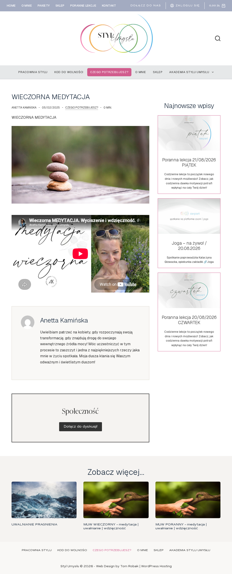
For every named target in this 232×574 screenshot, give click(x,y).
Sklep (60, 5)
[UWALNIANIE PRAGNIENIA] (44, 500)
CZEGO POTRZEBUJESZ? (81, 107)
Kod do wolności (68, 72)
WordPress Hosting (156, 566)
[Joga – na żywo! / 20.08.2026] (189, 233)
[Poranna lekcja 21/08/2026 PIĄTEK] (189, 155)
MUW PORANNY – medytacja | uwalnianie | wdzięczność (181, 526)
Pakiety (44, 5)
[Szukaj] (217, 38)
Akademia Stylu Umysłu (189, 72)
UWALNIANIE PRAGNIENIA (34, 524)
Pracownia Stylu (33, 72)
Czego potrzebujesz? (109, 72)
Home (11, 5)
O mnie (27, 5)
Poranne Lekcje (83, 5)
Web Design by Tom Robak (117, 566)
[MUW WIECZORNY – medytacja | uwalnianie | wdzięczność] (115, 500)
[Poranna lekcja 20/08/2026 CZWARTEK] (189, 312)
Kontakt (109, 5)
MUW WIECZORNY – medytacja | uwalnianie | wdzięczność (111, 526)
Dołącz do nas (145, 5)
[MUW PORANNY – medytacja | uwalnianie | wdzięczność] (187, 500)
